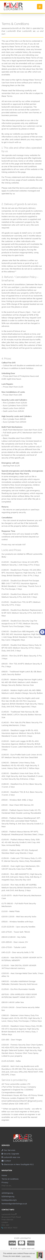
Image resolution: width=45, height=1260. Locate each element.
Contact (7, 1161)
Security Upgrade (11, 1153)
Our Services (9, 1150)
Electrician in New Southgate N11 (19, 1164)
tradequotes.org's (9, 1200)
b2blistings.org (8, 1196)
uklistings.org (7, 1193)
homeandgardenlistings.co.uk (14, 1203)
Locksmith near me (11, 1157)
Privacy (5, 1182)
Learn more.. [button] (26, 1256)
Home (4, 1175)
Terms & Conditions (10, 1179)
